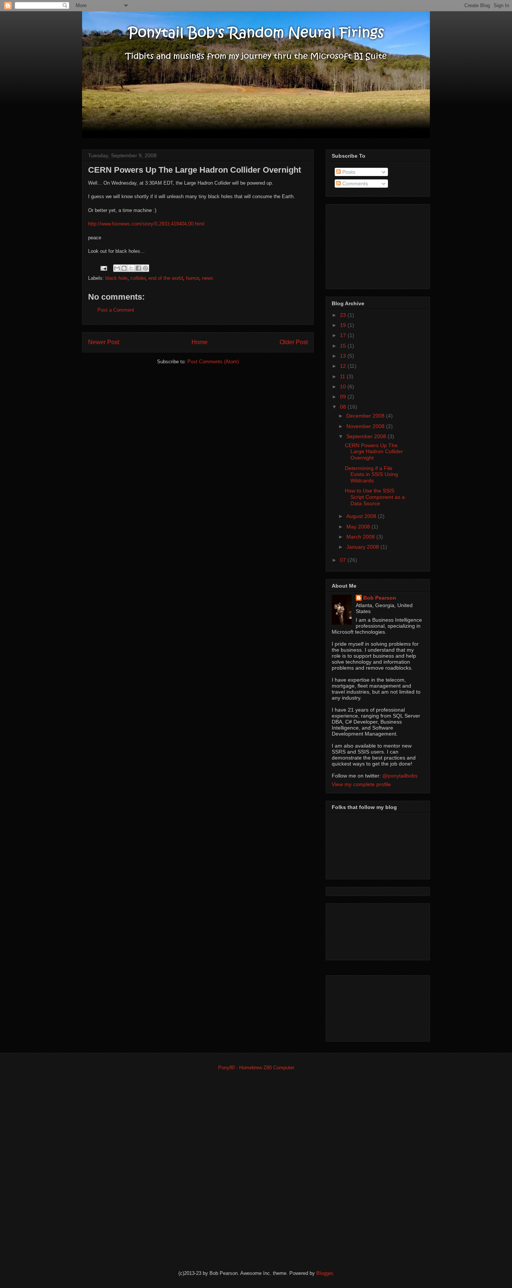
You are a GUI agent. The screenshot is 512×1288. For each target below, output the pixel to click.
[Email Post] (103, 268)
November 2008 (366, 426)
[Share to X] (131, 268)
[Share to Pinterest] (145, 268)
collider (137, 278)
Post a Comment (115, 310)
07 (343, 560)
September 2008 (367, 436)
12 (343, 366)
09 (343, 397)
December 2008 (366, 416)
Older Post (294, 342)
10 (343, 387)
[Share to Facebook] (138, 268)
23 (343, 315)
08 (343, 407)
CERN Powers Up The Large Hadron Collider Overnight (374, 451)
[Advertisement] (369, 244)
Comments (354, 184)
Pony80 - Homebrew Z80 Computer (256, 1067)
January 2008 (363, 547)
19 (343, 325)
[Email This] (117, 268)
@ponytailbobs (400, 776)
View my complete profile (361, 784)
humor (192, 278)
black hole (116, 278)
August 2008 (362, 516)
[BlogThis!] (124, 268)
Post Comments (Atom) (213, 361)
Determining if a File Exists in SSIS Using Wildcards (371, 474)
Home (200, 342)
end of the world (165, 278)
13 (343, 356)
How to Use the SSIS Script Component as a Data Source (375, 497)
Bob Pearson (379, 598)
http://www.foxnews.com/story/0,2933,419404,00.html (146, 224)
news (207, 278)
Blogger (324, 1273)
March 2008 (361, 537)
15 (343, 346)
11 (343, 376)
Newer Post (103, 342)
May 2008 (358, 527)
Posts (348, 172)
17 (343, 335)
